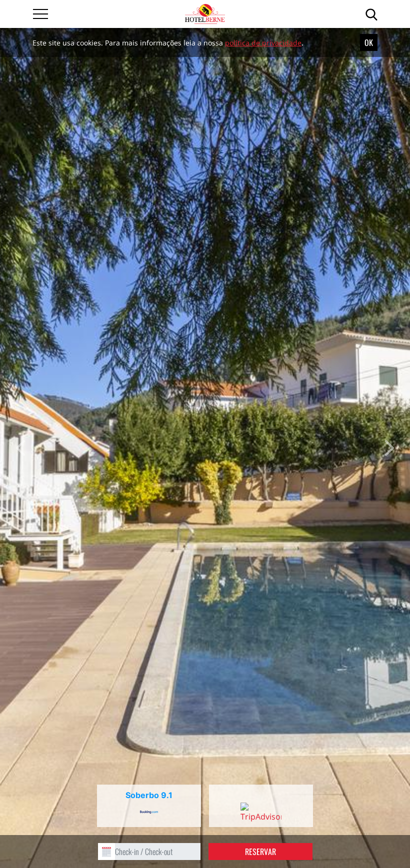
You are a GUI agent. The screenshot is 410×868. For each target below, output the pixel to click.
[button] (20, 448)
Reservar (260, 852)
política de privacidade (263, 42)
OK (368, 42)
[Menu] (40, 14)
